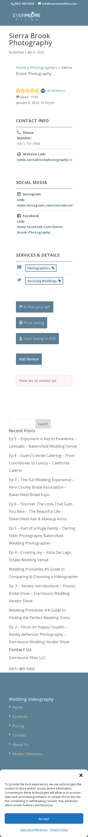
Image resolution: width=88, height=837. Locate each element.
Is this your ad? (36, 307)
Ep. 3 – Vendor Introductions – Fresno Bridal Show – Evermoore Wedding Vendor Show (42, 593)
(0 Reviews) (56, 90)
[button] (81, 775)
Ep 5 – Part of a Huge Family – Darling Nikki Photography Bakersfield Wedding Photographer (42, 536)
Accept (44, 818)
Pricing (18, 725)
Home (17, 707)
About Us (20, 744)
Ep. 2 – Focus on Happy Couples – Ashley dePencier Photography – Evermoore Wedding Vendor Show (39, 634)
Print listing (33, 322)
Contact (19, 735)
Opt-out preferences (34, 830)
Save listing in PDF (39, 338)
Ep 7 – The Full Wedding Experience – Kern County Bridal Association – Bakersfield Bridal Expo (41, 487)
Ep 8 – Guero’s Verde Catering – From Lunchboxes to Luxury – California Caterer (42, 463)
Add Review (29, 359)
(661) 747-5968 (28, 143)
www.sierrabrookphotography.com (47, 159)
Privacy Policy (59, 830)
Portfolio (20, 716)
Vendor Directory (27, 753)
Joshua (18, 52)
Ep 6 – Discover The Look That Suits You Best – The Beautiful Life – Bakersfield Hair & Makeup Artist (41, 511)
